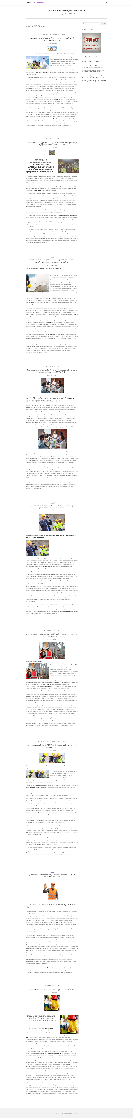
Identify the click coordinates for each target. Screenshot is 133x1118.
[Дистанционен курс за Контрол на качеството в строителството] (52, 48)
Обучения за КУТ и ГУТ (52, 138)
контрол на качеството (40, 97)
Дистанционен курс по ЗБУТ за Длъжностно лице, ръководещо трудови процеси (52, 507)
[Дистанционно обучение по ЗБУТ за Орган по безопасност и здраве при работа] (52, 650)
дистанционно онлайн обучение (51, 79)
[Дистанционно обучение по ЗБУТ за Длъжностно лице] (52, 1003)
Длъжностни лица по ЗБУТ (52, 502)
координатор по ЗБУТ (57, 922)
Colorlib (65, 1113)
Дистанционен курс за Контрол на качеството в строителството (52, 39)
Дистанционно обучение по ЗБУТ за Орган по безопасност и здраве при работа (52, 635)
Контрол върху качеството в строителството (52, 34)
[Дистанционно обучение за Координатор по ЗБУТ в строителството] (52, 891)
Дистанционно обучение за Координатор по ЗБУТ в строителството (52, 875)
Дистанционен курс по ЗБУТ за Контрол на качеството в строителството (52, 746)
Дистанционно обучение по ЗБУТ (66, 10)
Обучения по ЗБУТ (38, 2)
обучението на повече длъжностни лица (44, 844)
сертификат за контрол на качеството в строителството (50, 118)
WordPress (75, 1113)
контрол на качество (58, 99)
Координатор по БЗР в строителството (52, 256)
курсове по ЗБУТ (38, 422)
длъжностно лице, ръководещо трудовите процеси (51, 536)
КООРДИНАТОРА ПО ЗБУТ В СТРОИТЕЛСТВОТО (50, 269)
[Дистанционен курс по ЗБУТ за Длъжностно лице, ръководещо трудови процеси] (52, 522)
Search (104, 23)
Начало (28, 2)
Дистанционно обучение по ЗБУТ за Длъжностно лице (52, 989)
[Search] (106, 2)
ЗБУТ (46, 968)
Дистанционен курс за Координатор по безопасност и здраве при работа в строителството (52, 261)
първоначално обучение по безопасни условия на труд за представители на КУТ (40, 168)
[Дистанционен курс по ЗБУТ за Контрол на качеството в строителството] (52, 758)
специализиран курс (42, 72)
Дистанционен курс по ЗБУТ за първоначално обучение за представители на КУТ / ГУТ (52, 143)
